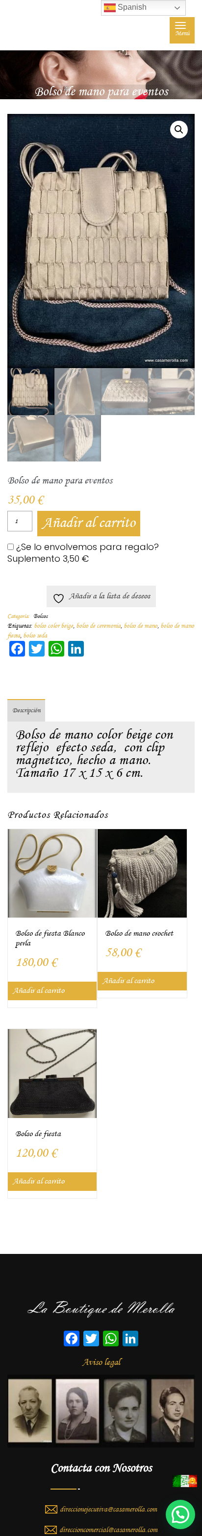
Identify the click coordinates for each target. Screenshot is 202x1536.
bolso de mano (140, 626)
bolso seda (35, 635)
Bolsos (40, 616)
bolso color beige (53, 626)
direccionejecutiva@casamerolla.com (108, 1509)
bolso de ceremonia (98, 626)
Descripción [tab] (26, 710)
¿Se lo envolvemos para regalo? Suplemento (83, 553)
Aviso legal (101, 1362)
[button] (179, 129)
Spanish (131, 7)
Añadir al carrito (88, 523)
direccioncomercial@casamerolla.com (108, 1530)
